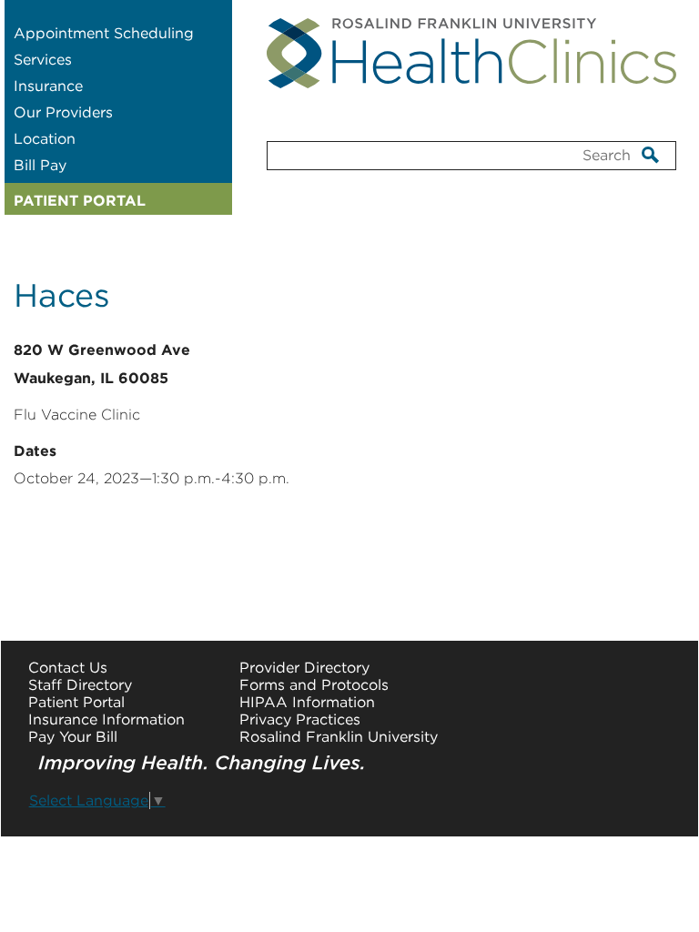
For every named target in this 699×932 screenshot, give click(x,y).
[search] (650, 154)
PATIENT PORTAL (80, 200)
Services (43, 59)
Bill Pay (40, 165)
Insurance (48, 86)
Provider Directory (304, 667)
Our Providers (63, 112)
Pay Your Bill (72, 736)
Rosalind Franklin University (338, 736)
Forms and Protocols (314, 685)
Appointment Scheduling (104, 33)
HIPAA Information (307, 702)
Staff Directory (80, 685)
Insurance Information (106, 719)
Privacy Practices (299, 719)
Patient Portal (76, 702)
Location (45, 138)
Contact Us (67, 667)
